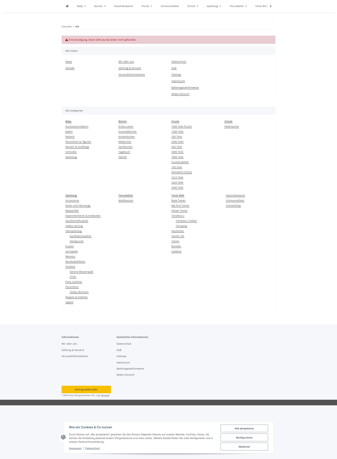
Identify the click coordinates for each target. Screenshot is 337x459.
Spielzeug (71, 157)
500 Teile (176, 146)
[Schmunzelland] (67, 6)
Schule (228, 121)
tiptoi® (122, 157)
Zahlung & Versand (129, 68)
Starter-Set (177, 236)
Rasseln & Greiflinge (77, 146)
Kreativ (69, 246)
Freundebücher (127, 131)
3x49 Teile (177, 187)
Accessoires (72, 200)
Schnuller (71, 151)
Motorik (69, 136)
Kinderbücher (126, 136)
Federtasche (231, 126)
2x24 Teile (177, 182)
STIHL (73, 276)
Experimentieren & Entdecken (83, 215)
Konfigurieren (244, 437)
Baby (68, 121)
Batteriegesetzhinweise (185, 87)
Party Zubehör (73, 281)
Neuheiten (177, 231)
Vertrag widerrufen (86, 389)
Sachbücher (125, 146)
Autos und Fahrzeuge (78, 205)
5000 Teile (177, 151)
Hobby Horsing (74, 225)
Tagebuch (124, 151)
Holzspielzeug (73, 231)
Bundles (176, 246)
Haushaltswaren (235, 195)
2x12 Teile (177, 177)
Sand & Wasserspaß (81, 271)
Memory (70, 256)
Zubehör (176, 251)
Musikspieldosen (75, 261)
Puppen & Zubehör (76, 297)
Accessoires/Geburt (76, 126)
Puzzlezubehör (180, 162)
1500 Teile (177, 131)
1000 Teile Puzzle (181, 126)
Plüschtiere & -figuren (78, 141)
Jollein (69, 131)
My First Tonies (180, 205)
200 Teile (176, 136)
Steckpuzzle (77, 241)
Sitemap (176, 74)
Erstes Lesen (125, 126)
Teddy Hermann (79, 292)
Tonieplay (181, 225)
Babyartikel (72, 210)
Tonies (175, 241)
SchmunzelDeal (235, 200)
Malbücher (124, 141)
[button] (268, 6)
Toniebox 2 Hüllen (186, 220)
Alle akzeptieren (244, 428)
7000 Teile (177, 157)
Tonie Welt (177, 195)
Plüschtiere (72, 287)
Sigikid (69, 302)
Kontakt (69, 68)
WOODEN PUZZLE (181, 172)
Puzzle (175, 121)
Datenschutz (92, 448)
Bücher (122, 121)
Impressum (75, 448)
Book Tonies (178, 200)
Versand (105, 395)
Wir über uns (126, 61)
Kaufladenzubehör (80, 236)
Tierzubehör (125, 195)
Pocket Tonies (179, 210)
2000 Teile (177, 141)
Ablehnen (244, 446)
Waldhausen (125, 200)
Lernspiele (71, 251)
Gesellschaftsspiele (76, 220)
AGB (173, 68)
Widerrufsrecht (180, 94)
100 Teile (176, 167)
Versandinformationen (131, 74)
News (68, 61)
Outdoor (70, 266)
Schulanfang (233, 205)
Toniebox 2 (177, 215)
